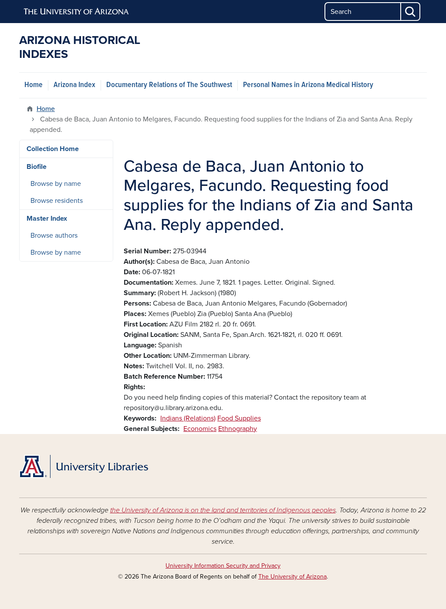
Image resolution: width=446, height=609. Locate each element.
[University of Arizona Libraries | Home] (83, 466)
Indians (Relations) (188, 418)
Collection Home (53, 149)
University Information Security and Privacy (223, 565)
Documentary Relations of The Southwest (169, 85)
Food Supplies (239, 418)
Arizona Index (74, 85)
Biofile (37, 166)
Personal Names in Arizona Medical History (308, 85)
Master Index (47, 218)
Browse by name (55, 183)
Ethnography (237, 428)
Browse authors (54, 235)
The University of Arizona (292, 576)
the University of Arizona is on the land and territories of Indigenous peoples (223, 510)
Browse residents (56, 200)
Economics (199, 428)
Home (33, 85)
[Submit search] (410, 11)
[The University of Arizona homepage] (76, 12)
